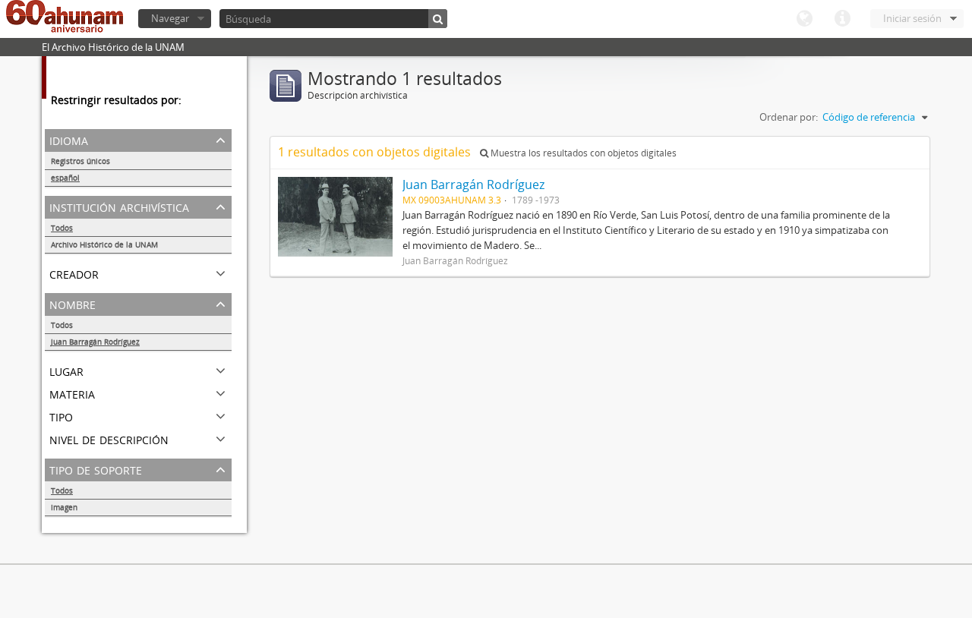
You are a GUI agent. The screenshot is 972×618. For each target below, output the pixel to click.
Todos (62, 227)
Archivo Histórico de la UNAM (104, 244)
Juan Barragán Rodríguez (95, 341)
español (65, 177)
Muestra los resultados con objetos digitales (582, 153)
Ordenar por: (788, 117)
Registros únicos (80, 161)
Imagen (64, 507)
